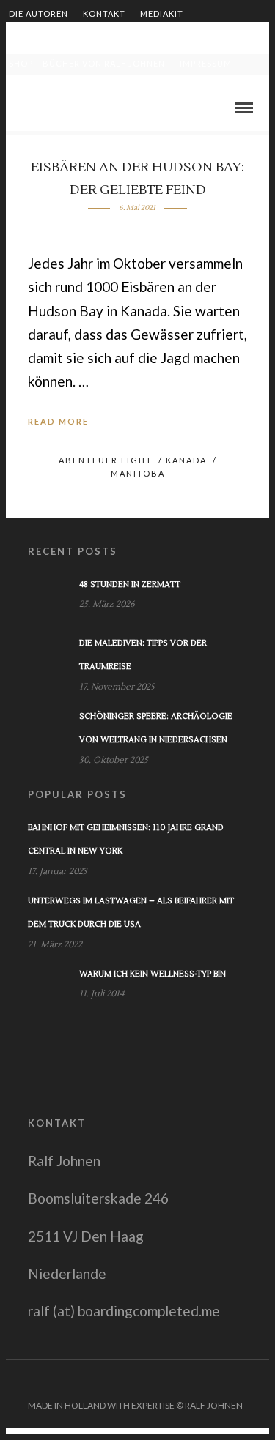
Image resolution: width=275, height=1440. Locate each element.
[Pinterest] (240, 1382)
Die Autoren (38, 13)
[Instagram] (259, 1382)
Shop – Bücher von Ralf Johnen (87, 63)
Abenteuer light (106, 460)
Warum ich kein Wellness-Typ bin (152, 974)
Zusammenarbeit (50, 38)
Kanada (186, 460)
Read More (58, 421)
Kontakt (104, 13)
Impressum (206, 63)
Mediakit (161, 13)
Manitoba (138, 473)
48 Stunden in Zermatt (129, 584)
